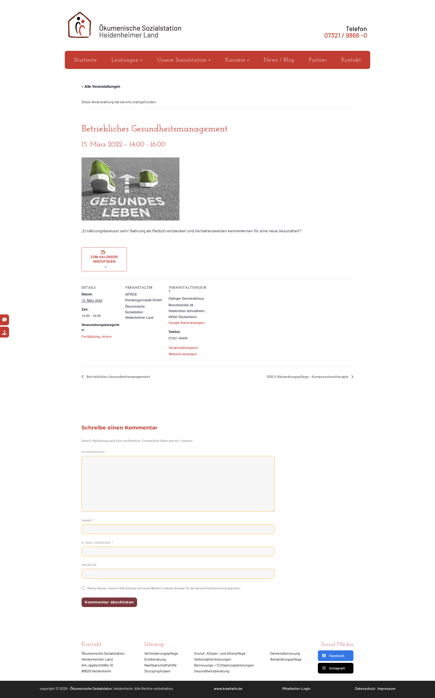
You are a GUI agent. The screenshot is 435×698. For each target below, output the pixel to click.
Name (88, 520)
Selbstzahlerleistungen (212, 659)
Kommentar (94, 452)
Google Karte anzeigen (187, 322)
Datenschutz (365, 688)
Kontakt (351, 60)
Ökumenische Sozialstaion (91, 688)
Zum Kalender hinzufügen (104, 259)
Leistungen (125, 60)
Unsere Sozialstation (182, 60)
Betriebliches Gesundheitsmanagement (118, 376)
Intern (107, 336)
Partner (318, 60)
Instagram (337, 668)
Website (89, 565)
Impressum (386, 688)
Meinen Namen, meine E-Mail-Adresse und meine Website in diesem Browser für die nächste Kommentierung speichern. (164, 588)
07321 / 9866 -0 (345, 35)
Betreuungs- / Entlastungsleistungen (224, 665)
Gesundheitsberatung (211, 671)
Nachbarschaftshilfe (160, 665)
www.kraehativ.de (228, 688)
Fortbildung (91, 336)
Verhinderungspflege (161, 653)
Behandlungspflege (286, 659)
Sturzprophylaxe (157, 671)
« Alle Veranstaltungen (101, 86)
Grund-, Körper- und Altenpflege (220, 653)
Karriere (236, 60)
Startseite (85, 60)
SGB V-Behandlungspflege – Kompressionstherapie (308, 376)
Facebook (336, 655)
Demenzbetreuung (285, 653)
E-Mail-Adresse (97, 542)
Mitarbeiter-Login (296, 688)
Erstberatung (155, 659)
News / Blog (279, 60)
